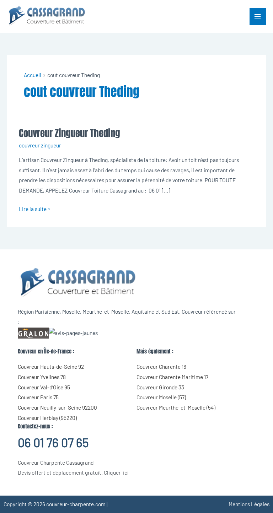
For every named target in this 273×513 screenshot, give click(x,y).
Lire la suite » (34, 208)
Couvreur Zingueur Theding (69, 133)
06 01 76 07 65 (53, 442)
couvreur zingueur (40, 145)
